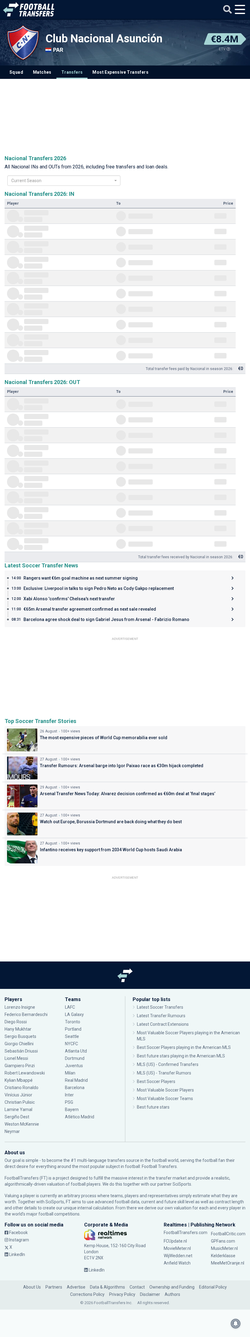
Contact (137, 1287)
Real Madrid (76, 1080)
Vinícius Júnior (18, 1094)
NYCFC (71, 1043)
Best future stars (153, 1107)
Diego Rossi (16, 1021)
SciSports (182, 1184)
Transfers (72, 72)
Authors (172, 1294)
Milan (70, 1073)
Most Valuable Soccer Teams (165, 1098)
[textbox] (62, 181)
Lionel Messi (16, 1058)
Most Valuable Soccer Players (165, 1090)
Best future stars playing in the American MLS (181, 1055)
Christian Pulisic (20, 1102)
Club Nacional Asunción (103, 38)
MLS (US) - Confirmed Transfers (167, 1064)
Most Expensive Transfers (120, 72)
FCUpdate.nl (175, 1241)
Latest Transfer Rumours (161, 1015)
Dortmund (74, 1058)
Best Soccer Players (156, 1081)
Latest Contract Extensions (163, 1024)
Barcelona (74, 1087)
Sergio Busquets (20, 1036)
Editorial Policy (213, 1287)
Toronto (72, 1021)
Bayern (72, 1109)
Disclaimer (150, 1294)
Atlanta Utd (76, 1051)
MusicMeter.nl (224, 1248)
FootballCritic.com (228, 1233)
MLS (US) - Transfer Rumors (164, 1073)
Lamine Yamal (18, 1109)
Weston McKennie (22, 1124)
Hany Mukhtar (18, 1029)
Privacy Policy (122, 1294)
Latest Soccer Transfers (160, 1007)
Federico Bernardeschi (26, 1014)
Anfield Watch (177, 1263)
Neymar (12, 1131)
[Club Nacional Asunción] (23, 42)
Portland (73, 1029)
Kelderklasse (223, 1255)
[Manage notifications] (236, 1323)
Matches (42, 72)
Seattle (72, 1036)
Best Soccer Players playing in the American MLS (184, 1047)
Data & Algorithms (107, 1287)
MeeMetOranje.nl (227, 1263)
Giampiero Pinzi (20, 1065)
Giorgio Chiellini (19, 1043)
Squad (16, 72)
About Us (32, 1287)
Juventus (74, 1065)
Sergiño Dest (17, 1116)
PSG (69, 1102)
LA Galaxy (74, 1014)
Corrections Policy (87, 1294)
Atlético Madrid (79, 1116)
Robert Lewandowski (25, 1073)
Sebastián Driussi (22, 1051)
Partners (53, 1287)
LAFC (70, 1007)
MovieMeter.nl (177, 1248)
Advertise (76, 1287)
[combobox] (63, 180)
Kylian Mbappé (19, 1080)
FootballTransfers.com (185, 1232)
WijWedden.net (178, 1255)
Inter (69, 1094)
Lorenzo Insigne (20, 1007)
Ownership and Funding (172, 1287)
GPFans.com (223, 1241)
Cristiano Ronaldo (21, 1087)
